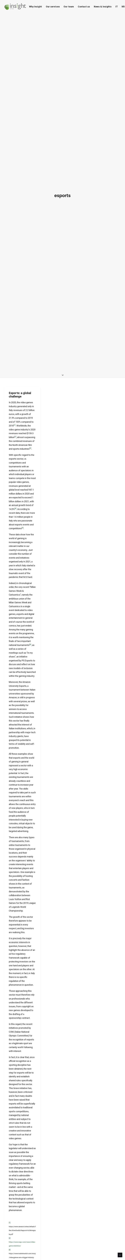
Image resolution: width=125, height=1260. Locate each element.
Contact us (84, 6)
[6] (30, 644)
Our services (53, 6)
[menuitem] (35, 6)
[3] (30, 448)
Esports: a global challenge (20, 394)
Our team (69, 6)
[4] (15, 508)
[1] (15, 425)
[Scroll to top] (120, 1254)
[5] (23, 528)
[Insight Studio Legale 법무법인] (15, 6)
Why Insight (35, 6)
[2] (9, 1238)
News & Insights (103, 6)
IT (116, 7)
